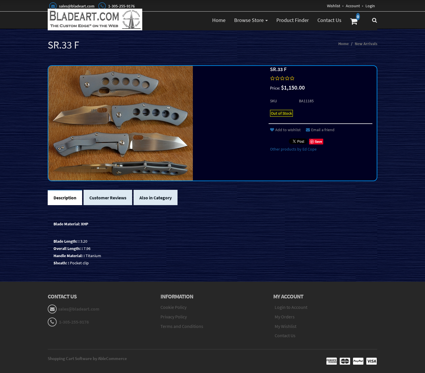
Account (353, 5)
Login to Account (291, 307)
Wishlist (333, 5)
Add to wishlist (288, 129)
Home (219, 20)
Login (370, 5)
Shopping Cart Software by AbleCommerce (87, 358)
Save (318, 141)
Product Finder (292, 20)
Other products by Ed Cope (293, 149)
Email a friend (323, 129)
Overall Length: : (68, 248)
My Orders (285, 317)
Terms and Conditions (181, 326)
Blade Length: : (66, 241)
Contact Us (329, 20)
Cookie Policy (173, 307)
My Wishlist (285, 326)
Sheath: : (61, 263)
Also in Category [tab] (155, 198)
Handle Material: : (69, 255)
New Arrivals (366, 43)
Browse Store (249, 20)
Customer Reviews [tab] (107, 198)
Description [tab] (64, 198)
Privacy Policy (173, 317)
